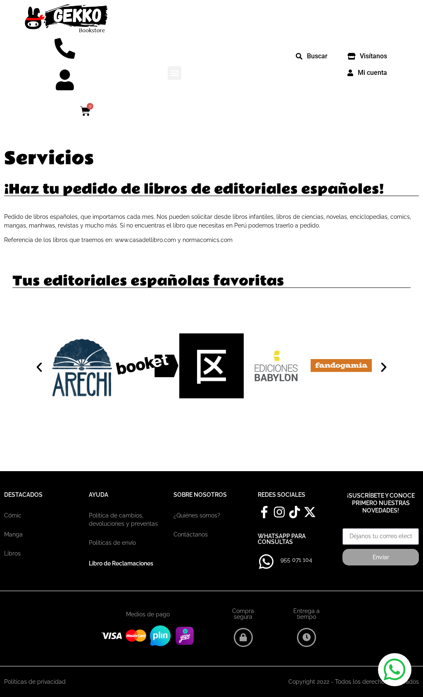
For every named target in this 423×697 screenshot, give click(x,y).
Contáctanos (190, 534)
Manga (13, 534)
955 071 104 (296, 559)
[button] (174, 73)
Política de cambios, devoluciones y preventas (123, 519)
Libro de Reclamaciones (121, 563)
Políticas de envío (112, 542)
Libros (12, 553)
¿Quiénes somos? (196, 515)
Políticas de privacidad (35, 681)
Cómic (12, 515)
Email (350, 525)
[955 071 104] (266, 561)
